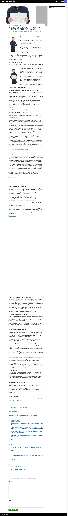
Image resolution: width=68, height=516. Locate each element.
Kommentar (11, 481)
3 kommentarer (37, 31)
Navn (9, 495)
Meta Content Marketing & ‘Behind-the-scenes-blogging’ (18, 407)
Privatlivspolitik (54, 1)
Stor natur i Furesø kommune (54, 10)
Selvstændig (11, 25)
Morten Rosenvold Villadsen (25, 31)
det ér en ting (37, 143)
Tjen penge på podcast (12, 411)
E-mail (10, 500)
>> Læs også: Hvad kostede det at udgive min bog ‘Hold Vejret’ (21, 182)
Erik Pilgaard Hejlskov (15, 420)
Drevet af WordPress (5, 514)
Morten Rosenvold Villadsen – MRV (8, 1)
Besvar (13, 439)
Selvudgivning (18, 25)
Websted (10, 504)
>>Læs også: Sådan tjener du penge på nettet (18, 149)
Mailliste (62, 1)
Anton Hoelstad (14, 444)
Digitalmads (37, 56)
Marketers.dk (11, 54)
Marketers (26, 398)
